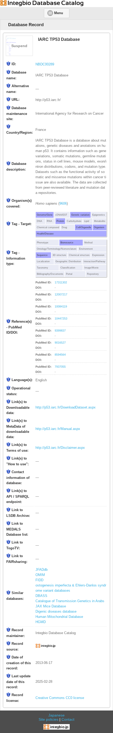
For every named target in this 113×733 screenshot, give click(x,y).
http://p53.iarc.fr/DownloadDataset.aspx (65, 407)
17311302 (61, 282)
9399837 (60, 330)
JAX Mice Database (50, 606)
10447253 (61, 318)
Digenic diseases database (55, 611)
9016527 (60, 342)
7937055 (60, 366)
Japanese (56, 715)
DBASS (41, 596)
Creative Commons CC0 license (59, 698)
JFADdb (41, 570)
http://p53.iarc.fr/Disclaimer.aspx (60, 448)
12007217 (61, 294)
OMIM (40, 575)
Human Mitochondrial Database (59, 617)
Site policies (48, 719)
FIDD (39, 580)
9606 (63, 203)
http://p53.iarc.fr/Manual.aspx (57, 429)
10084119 (61, 306)
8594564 (60, 354)
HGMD (40, 622)
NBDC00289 (44, 64)
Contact (67, 719)
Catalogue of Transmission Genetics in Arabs (69, 601)
